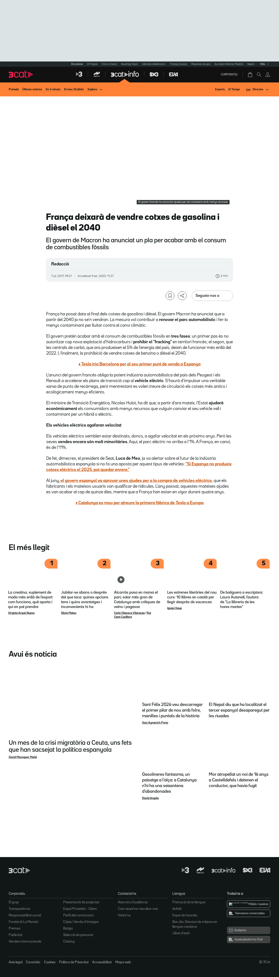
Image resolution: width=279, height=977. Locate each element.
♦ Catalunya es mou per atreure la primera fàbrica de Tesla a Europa (140, 503)
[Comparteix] (182, 295)
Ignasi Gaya (174, 608)
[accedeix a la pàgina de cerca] (259, 74)
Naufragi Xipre (129, 64)
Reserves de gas (200, 64)
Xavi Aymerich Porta (155, 722)
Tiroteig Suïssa (178, 64)
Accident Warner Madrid (229, 64)
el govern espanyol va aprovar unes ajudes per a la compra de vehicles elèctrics (136, 481)
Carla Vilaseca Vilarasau (129, 613)
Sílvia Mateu (68, 613)
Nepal (250, 64)
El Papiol (92, 64)
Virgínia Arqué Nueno (21, 613)
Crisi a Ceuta (109, 64)
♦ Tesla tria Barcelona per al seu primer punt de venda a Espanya (139, 364)
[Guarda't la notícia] (170, 295)
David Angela (150, 798)
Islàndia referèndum (153, 64)
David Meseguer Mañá (23, 757)
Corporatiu (229, 74)
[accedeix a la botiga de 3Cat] (250, 74)
